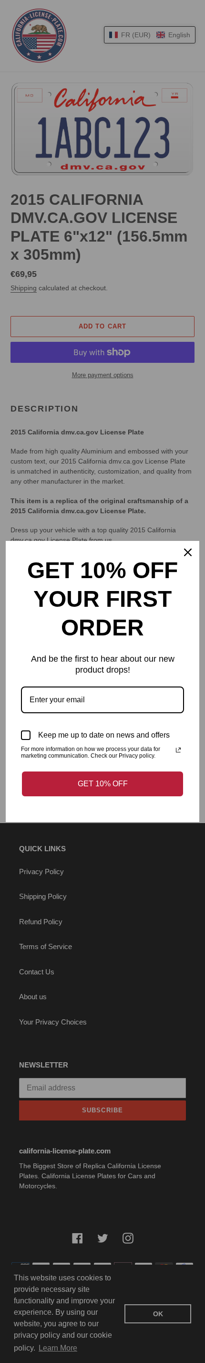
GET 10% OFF (103, 784)
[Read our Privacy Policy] (178, 750)
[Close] (187, 552)
